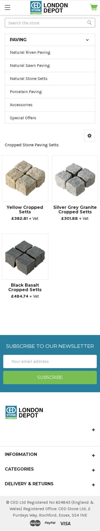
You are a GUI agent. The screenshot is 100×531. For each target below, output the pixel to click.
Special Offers (23, 117)
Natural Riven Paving (30, 52)
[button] (89, 136)
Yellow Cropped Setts (25, 209)
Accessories (21, 104)
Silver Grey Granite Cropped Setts (75, 209)
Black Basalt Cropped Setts (25, 287)
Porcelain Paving (26, 91)
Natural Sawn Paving (30, 65)
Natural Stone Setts (28, 78)
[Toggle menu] (7, 7)
